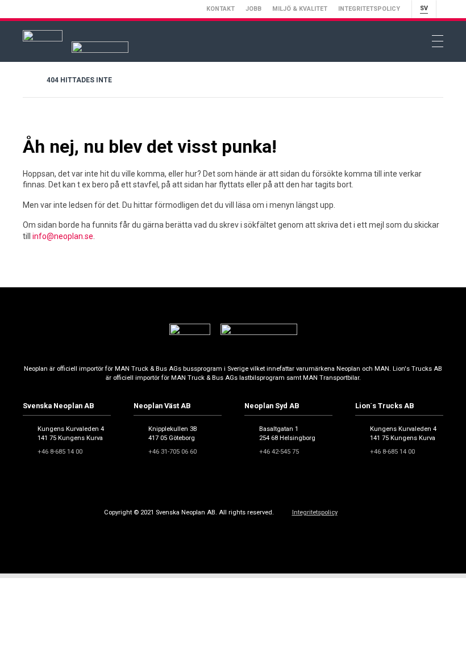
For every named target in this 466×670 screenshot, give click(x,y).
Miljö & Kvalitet (299, 8)
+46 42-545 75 (279, 451)
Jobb (253, 8)
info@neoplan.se (62, 236)
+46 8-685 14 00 (60, 451)
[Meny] (437, 41)
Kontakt (220, 8)
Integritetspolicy (369, 8)
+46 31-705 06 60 (172, 451)
